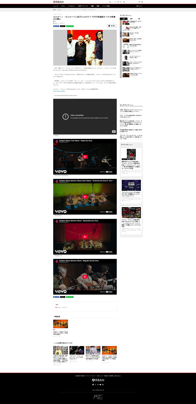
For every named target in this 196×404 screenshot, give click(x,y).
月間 (139, 18)
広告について (100, 375)
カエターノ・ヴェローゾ (59, 23)
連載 (92, 6)
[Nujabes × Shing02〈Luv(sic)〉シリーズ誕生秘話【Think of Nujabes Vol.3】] (126, 34)
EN (142, 1)
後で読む (113, 25)
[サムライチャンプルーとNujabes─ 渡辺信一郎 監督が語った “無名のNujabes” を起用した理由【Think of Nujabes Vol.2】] (126, 58)
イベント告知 (106, 6)
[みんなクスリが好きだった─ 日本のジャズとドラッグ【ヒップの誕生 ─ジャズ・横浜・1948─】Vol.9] (126, 69)
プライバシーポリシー (90, 375)
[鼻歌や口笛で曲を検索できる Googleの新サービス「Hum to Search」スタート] (126, 46)
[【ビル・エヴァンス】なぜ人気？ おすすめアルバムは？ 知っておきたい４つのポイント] (126, 63)
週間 (131, 18)
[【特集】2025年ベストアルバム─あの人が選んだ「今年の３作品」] (126, 75)
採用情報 (111, 375)
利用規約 (82, 375)
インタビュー (71, 6)
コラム (63, 6)
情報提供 (106, 375)
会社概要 (77, 375)
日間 (124, 18)
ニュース (55, 6)
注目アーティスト (83, 6)
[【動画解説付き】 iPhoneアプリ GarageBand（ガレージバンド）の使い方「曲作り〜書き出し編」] (126, 23)
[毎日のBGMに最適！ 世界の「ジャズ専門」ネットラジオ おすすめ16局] (126, 29)
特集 (98, 6)
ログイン (140, 6)
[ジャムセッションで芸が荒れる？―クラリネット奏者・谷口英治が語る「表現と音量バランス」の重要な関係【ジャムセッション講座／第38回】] (126, 52)
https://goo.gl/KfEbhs (59, 91)
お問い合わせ (117, 375)
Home (54, 9)
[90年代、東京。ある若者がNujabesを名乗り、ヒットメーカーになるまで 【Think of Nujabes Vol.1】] (126, 40)
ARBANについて (129, 6)
